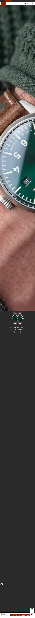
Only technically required (20, 615)
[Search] (30, 3)
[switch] (32, 614)
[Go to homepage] (3, 3)
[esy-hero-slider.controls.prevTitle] (1, 15)
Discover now (17, 332)
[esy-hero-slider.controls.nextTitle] (34, 15)
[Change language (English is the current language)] (24, 1)
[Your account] (33, 1)
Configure (12, 615)
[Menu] (33, 608)
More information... (4, 617)
